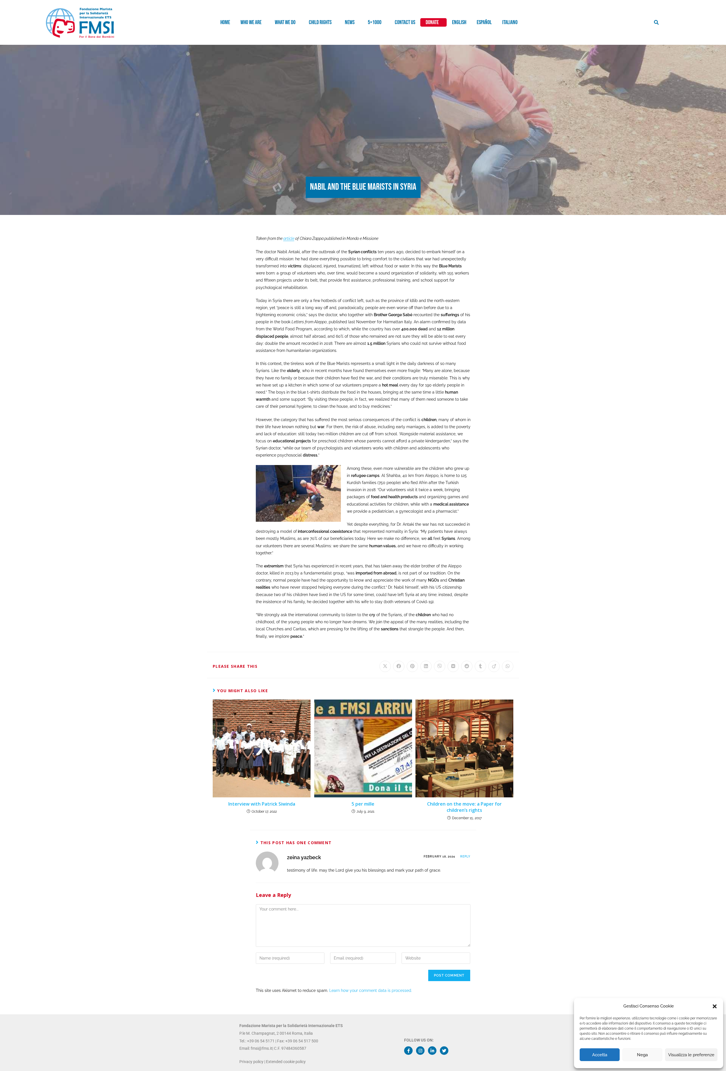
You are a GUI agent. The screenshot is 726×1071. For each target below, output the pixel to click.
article (288, 238)
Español (484, 22)
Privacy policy (251, 1061)
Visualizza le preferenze (691, 1054)
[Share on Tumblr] (480, 666)
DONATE (432, 22)
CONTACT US (405, 22)
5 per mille (363, 804)
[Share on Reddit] (466, 666)
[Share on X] (385, 666)
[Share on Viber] (439, 666)
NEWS (349, 22)
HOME (225, 22)
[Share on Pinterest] (412, 666)
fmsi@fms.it (261, 1048)
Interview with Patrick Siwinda (261, 804)
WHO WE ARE (250, 22)
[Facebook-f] (408, 1050)
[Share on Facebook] (398, 666)
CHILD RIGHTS (320, 22)
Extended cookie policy (286, 1061)
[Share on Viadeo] (494, 666)
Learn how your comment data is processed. (370, 990)
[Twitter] (444, 1050)
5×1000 (374, 22)
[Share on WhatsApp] (507, 666)
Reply (465, 856)
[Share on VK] (453, 666)
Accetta (599, 1054)
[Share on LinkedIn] (426, 666)
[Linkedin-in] (432, 1050)
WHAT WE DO (285, 22)
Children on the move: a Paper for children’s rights (464, 807)
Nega (642, 1054)
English (459, 22)
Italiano (510, 22)
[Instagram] (420, 1050)
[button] (714, 1006)
